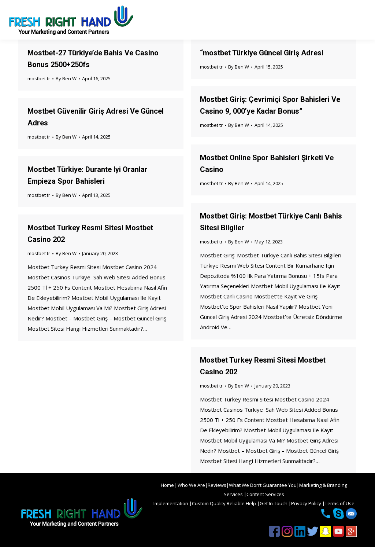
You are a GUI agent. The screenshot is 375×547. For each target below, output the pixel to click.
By (66, 78)
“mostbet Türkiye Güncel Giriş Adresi (261, 52)
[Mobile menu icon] (363, 19)
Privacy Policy (306, 503)
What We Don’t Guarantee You (263, 485)
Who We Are (191, 485)
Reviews (217, 485)
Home (167, 485)
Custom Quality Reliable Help (224, 503)
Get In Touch (274, 503)
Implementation (171, 503)
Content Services (265, 494)
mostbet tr (38, 78)
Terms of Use (339, 503)
